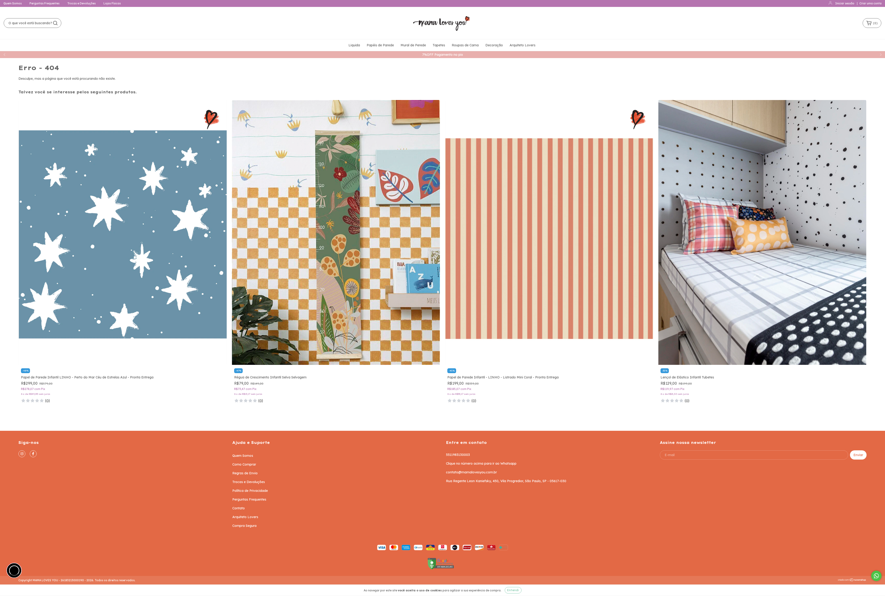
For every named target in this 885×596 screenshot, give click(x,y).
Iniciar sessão (844, 3)
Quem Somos (12, 3)
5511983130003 (458, 455)
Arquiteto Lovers (522, 45)
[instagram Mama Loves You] (21, 453)
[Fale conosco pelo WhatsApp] (876, 576)
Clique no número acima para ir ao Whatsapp (481, 463)
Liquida (354, 45)
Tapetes (439, 45)
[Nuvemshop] (852, 580)
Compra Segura (244, 526)
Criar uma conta (870, 3)
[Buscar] (55, 23)
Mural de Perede (413, 45)
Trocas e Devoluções (81, 3)
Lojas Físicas (112, 3)
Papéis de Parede (380, 45)
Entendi (513, 590)
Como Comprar (244, 464)
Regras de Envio (245, 473)
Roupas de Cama (465, 45)
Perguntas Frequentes (44, 3)
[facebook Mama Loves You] (33, 453)
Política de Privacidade (250, 491)
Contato (238, 508)
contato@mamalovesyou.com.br (471, 472)
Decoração (494, 45)
